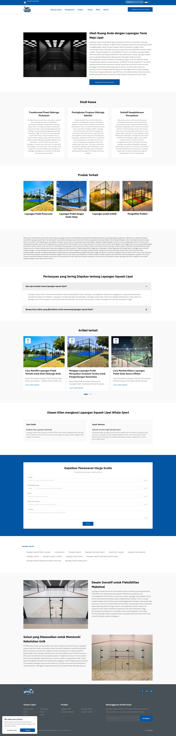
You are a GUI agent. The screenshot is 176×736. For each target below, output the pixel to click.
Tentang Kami (69, 10)
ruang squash (60, 552)
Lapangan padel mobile (104, 213)
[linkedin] (151, 691)
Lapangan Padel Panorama (39, 213)
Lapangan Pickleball (67, 712)
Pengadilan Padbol (137, 213)
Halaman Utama (56, 10)
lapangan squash (75, 552)
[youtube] (146, 691)
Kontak (105, 10)
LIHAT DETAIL (38, 196)
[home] (27, 9)
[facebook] (142, 691)
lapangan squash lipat (74, 556)
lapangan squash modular (52, 556)
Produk (80, 10)
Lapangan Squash (86, 712)
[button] (86, 394)
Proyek (90, 10)
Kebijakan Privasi (67, 730)
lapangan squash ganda (136, 552)
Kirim (88, 524)
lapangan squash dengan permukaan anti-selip (43, 561)
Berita (98, 10)
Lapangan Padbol (86, 709)
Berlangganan (146, 718)
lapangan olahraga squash (95, 552)
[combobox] (31, 488)
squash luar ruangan (116, 552)
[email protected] (33, 1)
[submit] (142, 2)
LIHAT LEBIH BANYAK (32, 385)
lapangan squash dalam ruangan (38, 552)
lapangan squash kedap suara (76, 561)
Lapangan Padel (66, 709)
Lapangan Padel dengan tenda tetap (71, 215)
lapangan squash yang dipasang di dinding (102, 556)
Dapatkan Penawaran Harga (140, 9)
